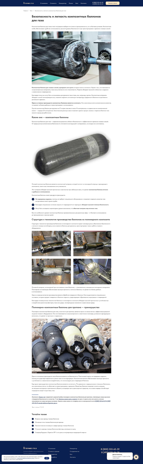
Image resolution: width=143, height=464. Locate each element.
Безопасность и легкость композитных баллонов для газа (50, 10)
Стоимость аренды (53, 451)
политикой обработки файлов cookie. (25, 458)
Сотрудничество (74, 451)
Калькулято (73, 448)
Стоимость (53, 3)
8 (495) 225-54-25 (98, 4)
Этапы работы (52, 457)
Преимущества (52, 454)
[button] (112, 3)
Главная (26, 10)
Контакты (83, 3)
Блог (77, 3)
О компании (44, 3)
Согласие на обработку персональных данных (33, 451)
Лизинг (71, 3)
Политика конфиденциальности (30, 453)
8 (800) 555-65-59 (97, 2)
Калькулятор (62, 3)
